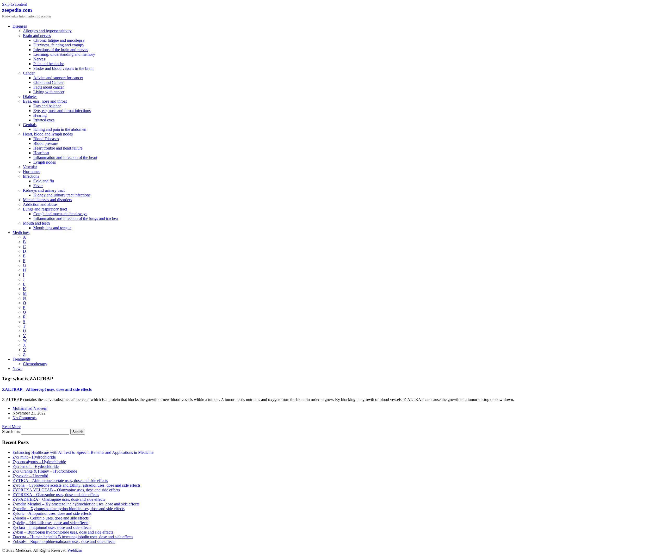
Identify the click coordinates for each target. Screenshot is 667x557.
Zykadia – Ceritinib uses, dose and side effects (51, 518)
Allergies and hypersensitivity (47, 31)
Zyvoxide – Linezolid (30, 476)
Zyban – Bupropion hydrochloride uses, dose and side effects (63, 532)
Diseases (20, 26)
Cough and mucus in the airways (60, 214)
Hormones (31, 171)
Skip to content (14, 4)
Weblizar (74, 550)
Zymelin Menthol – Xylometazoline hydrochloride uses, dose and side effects (76, 504)
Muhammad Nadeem (30, 408)
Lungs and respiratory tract (45, 209)
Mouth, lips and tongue (52, 228)
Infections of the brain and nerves (60, 49)
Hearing (40, 115)
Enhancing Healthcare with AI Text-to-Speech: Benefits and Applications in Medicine (83, 452)
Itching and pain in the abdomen (59, 129)
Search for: (11, 431)
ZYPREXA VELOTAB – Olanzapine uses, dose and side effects (66, 490)
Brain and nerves (37, 35)
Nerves (39, 59)
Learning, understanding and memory (64, 54)
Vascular (30, 167)
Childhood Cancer (48, 82)
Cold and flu (43, 181)
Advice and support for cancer (58, 78)
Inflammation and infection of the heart (65, 157)
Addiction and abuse (40, 204)
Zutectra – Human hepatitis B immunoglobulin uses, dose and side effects (73, 537)
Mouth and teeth (36, 223)
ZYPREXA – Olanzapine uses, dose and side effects (56, 494)
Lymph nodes (44, 162)
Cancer (29, 73)
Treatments (21, 359)
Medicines (21, 232)
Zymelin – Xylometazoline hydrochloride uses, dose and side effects (69, 508)
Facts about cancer (48, 87)
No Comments (24, 418)
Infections (31, 176)
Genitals (29, 124)
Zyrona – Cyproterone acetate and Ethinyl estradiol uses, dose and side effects (76, 485)
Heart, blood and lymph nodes (48, 134)
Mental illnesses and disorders (47, 199)
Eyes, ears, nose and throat (45, 101)
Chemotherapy (35, 364)
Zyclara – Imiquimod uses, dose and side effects (52, 527)
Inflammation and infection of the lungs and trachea (75, 218)
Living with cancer (48, 92)
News (17, 368)
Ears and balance (47, 106)
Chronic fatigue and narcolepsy (59, 40)
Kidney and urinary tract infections (61, 195)
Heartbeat (41, 153)
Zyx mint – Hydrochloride (34, 457)
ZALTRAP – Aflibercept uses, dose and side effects (47, 389)
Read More (11, 426)
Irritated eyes (43, 120)
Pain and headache (48, 63)
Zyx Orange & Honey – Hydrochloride (45, 471)
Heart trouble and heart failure (58, 148)
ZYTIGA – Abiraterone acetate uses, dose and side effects (60, 480)
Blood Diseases (46, 139)
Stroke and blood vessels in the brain (63, 68)
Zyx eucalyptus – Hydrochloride (39, 462)
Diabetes (30, 96)
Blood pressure (45, 143)
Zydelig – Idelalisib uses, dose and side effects (50, 523)
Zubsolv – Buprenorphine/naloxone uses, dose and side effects (64, 541)
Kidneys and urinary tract (44, 190)
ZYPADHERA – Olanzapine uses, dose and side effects (59, 499)
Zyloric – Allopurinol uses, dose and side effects (52, 513)
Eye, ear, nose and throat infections (62, 110)
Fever (38, 185)
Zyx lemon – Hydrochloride (36, 466)
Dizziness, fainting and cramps (58, 45)
